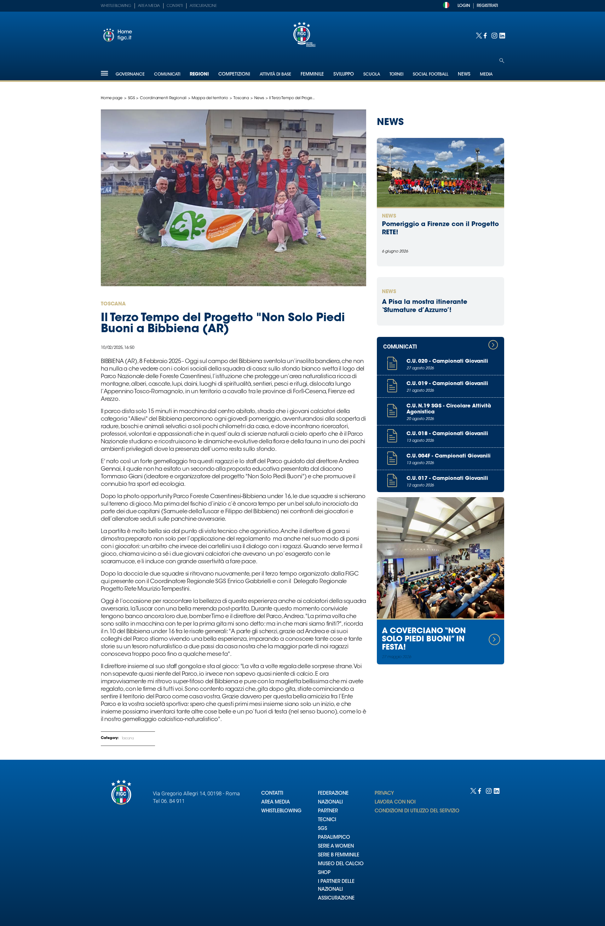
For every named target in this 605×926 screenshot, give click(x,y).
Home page (112, 98)
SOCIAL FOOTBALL (430, 74)
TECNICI (327, 820)
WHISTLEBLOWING (281, 811)
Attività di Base (275, 74)
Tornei (396, 74)
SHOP (324, 873)
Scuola (371, 74)
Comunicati (167, 74)
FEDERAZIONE (333, 793)
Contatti (175, 6)
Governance (130, 74)
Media (486, 74)
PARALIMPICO (334, 837)
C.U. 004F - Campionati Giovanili (448, 456)
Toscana (241, 98)
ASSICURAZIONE (336, 898)
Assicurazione (203, 6)
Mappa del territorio (210, 98)
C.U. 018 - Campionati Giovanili (447, 433)
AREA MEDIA (275, 802)
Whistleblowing (116, 6)
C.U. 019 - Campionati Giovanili (447, 383)
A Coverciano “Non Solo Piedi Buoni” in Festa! (424, 639)
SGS (131, 98)
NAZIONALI (330, 802)
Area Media (149, 6)
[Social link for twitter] (478, 35)
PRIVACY (384, 793)
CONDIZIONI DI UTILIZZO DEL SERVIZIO (417, 811)
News (259, 98)
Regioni (199, 74)
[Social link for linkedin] (501, 35)
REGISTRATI (487, 6)
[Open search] (501, 60)
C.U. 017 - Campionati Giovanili (447, 478)
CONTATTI (272, 793)
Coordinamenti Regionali (163, 98)
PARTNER (328, 811)
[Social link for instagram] (494, 35)
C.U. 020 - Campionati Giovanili (447, 361)
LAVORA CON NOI (395, 802)
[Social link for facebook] (486, 35)
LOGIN (464, 6)
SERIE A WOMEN (336, 846)
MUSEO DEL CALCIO (341, 864)
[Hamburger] (104, 73)
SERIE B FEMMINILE (338, 855)
